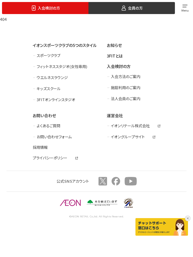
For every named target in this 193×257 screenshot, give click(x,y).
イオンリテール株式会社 (130, 125)
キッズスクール (49, 88)
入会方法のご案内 (125, 76)
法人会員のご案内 (125, 98)
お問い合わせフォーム (54, 136)
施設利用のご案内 (125, 87)
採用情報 (40, 147)
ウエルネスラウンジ (52, 77)
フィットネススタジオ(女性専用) (62, 66)
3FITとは (115, 56)
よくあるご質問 (48, 125)
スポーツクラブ (48, 55)
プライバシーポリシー (50, 157)
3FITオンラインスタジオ (56, 99)
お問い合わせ (44, 115)
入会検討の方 (119, 66)
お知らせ (114, 45)
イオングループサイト (128, 136)
